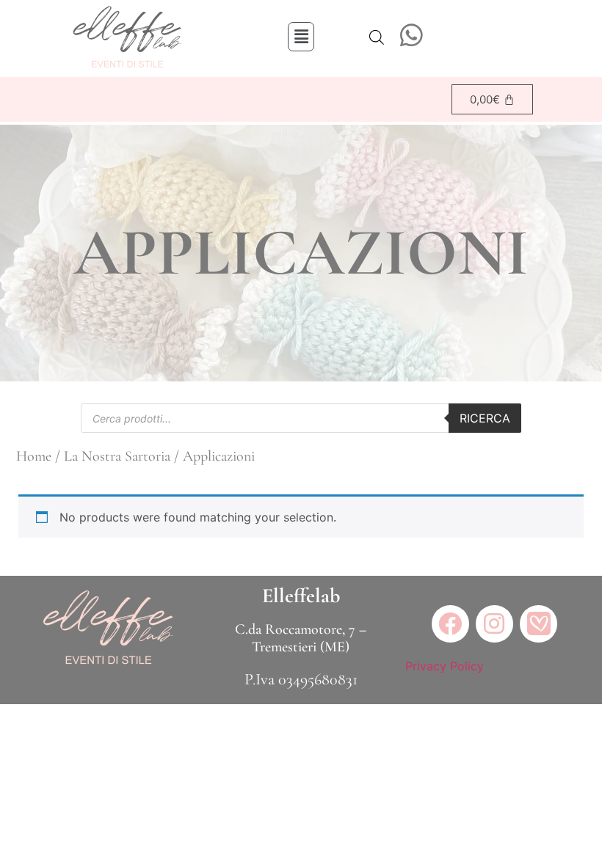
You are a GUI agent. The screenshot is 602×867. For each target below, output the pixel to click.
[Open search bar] (376, 37)
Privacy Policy (444, 666)
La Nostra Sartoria (117, 456)
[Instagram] (494, 624)
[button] (301, 36)
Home (33, 456)
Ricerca (485, 418)
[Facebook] (450, 624)
